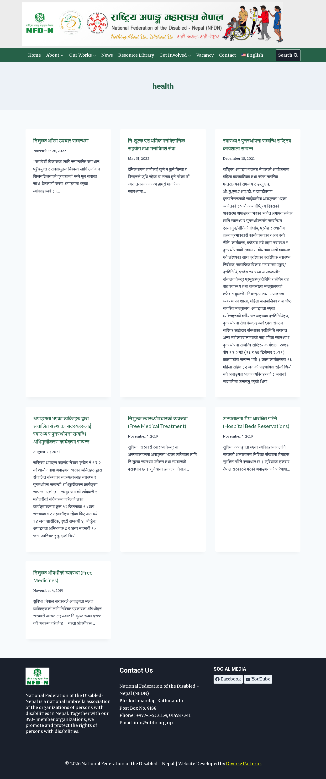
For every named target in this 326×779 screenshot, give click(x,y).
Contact (227, 55)
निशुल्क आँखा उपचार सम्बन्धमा (61, 140)
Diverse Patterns (244, 763)
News (107, 55)
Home (34, 55)
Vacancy (205, 55)
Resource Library (136, 55)
